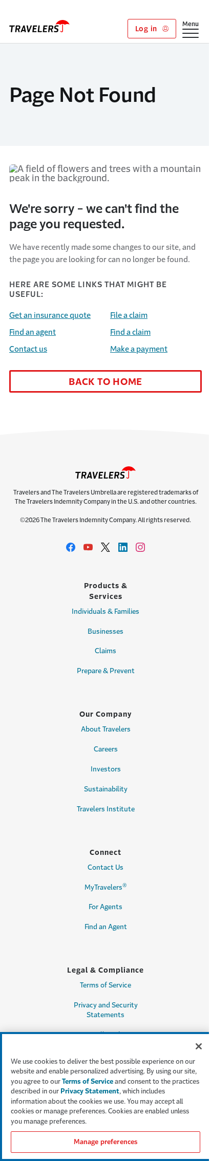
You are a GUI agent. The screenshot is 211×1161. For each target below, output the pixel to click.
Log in (147, 28)
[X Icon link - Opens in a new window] (105, 547)
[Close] (198, 1046)
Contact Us (105, 867)
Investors (106, 769)
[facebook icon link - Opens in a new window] (70, 547)
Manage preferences (105, 1141)
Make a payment (138, 349)
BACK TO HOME (105, 381)
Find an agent (32, 332)
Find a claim (130, 332)
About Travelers (106, 729)
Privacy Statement (89, 1091)
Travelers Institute (106, 809)
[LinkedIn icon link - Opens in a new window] (123, 547)
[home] (39, 26)
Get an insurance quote (50, 315)
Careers (106, 749)
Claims (105, 651)
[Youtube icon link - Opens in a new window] (88, 547)
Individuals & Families (105, 611)
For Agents (105, 907)
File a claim (128, 315)
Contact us (28, 349)
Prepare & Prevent (106, 671)
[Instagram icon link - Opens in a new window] (140, 547)
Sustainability (106, 789)
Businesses (105, 631)
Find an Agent (106, 926)
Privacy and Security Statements (106, 1010)
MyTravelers (106, 887)
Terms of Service (105, 985)
